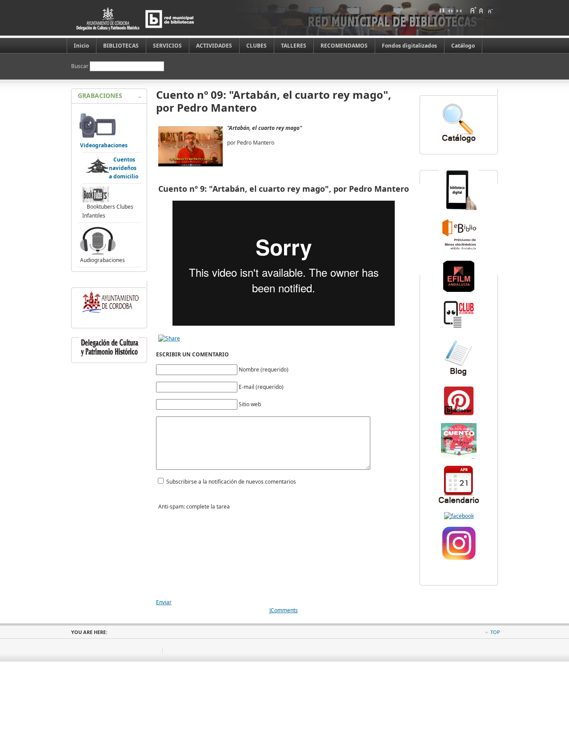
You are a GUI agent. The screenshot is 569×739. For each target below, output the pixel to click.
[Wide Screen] (450, 10)
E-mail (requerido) (261, 387)
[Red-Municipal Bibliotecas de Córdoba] (459, 516)
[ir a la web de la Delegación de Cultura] (109, 356)
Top (495, 632)
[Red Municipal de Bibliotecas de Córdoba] (149, 19)
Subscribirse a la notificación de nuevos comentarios (231, 481)
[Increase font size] (473, 10)
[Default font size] (481, 10)
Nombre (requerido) (264, 369)
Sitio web (250, 404)
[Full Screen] (441, 10)
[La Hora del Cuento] (459, 456)
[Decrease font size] (489, 10)
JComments (283, 610)
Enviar (164, 602)
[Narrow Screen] (458, 10)
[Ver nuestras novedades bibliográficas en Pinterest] (458, 414)
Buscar (80, 66)
